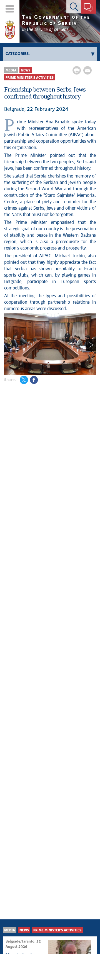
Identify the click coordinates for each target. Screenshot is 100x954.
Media (11, 70)
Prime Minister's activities (30, 77)
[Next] (91, 345)
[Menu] (10, 9)
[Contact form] (88, 8)
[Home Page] (10, 29)
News (25, 70)
